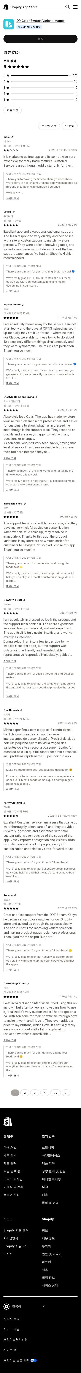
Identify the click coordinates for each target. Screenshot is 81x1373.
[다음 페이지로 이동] (66, 1092)
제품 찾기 (9, 1155)
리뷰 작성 (12, 110)
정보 (45, 1230)
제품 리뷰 (48, 1163)
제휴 (45, 1269)
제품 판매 (9, 1163)
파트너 (46, 1261)
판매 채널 (9, 1147)
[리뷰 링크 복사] (12, 137)
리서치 (8, 1254)
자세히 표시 (12, 198)
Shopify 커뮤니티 (15, 1246)
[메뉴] (75, 7)
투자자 (46, 1246)
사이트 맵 (9, 1350)
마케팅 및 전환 (13, 1187)
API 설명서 (10, 1238)
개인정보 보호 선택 (16, 1360)
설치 (41, 38)
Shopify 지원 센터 (16, 1230)
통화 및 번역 (50, 1202)
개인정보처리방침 (15, 1339)
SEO (45, 1187)
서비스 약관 (11, 1329)
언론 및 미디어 (52, 1254)
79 (55, 1092)
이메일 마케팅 (51, 1179)
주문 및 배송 (11, 1171)
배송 (45, 1194)
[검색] (67, 7)
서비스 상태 (50, 1285)
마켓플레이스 (51, 1155)
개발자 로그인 (12, 1318)
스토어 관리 (11, 1194)
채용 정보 (48, 1238)
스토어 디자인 (12, 1179)
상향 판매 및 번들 (54, 1171)
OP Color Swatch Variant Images (40, 21)
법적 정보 (48, 1277)
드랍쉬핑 (48, 1147)
